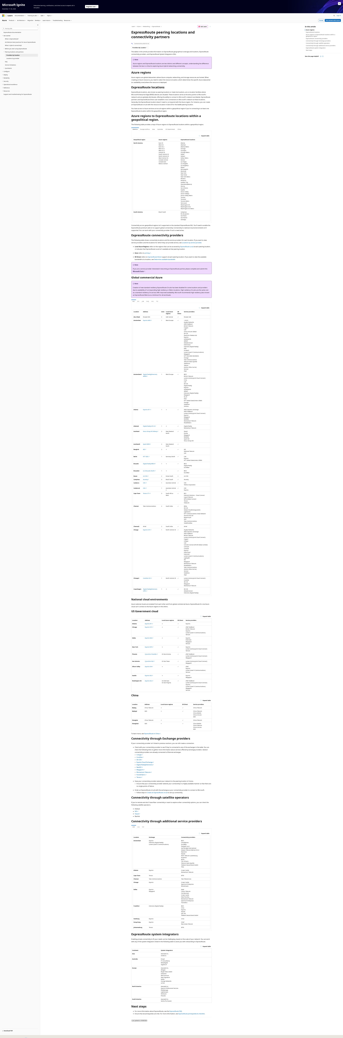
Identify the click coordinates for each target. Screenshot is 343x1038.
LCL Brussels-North (148, 471)
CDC (144, 483)
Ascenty (145, 479)
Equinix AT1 (146, 409)
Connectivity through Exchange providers (318, 41)
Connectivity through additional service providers (320, 45)
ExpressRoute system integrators (316, 48)
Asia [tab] (153, 129)
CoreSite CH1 (147, 578)
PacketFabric (140, 775)
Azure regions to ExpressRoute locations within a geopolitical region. (320, 35)
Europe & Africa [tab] (145, 129)
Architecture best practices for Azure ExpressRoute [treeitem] (20, 42)
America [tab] (135, 129)
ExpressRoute (156, 26)
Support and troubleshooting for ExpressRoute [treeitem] (18, 94)
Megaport (139, 770)
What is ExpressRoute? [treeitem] (11, 39)
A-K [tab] (134, 827)
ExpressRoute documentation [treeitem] (12, 32)
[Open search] (334, 15)
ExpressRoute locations (313, 32)
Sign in (339, 15)
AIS (144, 449)
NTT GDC (145, 456)
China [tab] (179, 129)
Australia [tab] (160, 129)
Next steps (309, 50)
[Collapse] (37, 25)
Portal (321, 20)
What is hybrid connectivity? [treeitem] (13, 45)
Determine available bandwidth (164, 259)
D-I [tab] (138, 301)
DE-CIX (138, 760)
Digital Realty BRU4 (149, 464)
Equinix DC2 (148, 681)
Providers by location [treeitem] (13, 55)
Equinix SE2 (148, 675)
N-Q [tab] (147, 301)
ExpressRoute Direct (154, 257)
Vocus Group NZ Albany (150, 431)
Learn (133, 26)
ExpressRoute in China (151, 734)
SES (136, 811)
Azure (139, 26)
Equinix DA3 (148, 638)
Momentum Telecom (143, 772)
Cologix (138, 755)
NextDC (139, 767)
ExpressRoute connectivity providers (317, 38)
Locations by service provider (191, 243)
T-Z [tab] (157, 301)
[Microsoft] (3, 15)
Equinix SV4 (148, 666)
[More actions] (210, 26)
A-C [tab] (134, 301)
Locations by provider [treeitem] (12, 58)
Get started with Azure (333, 20)
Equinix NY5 (148, 647)
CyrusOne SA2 (149, 661)
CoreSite (139, 757)
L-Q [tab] (138, 827)
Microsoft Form (138, 271)
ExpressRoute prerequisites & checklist (191, 1014)
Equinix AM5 (147, 320)
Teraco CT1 (146, 493)
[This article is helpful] (321, 56)
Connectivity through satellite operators (318, 43)
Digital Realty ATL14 (149, 426)
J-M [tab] (143, 301)
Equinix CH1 (146, 530)
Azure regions (310, 30)
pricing (147, 253)
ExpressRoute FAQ (175, 1011)
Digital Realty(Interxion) (144, 765)
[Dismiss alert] (339, 3)
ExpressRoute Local (186, 247)
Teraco (138, 777)
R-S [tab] (153, 301)
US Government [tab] (170, 129)
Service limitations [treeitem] (10, 65)
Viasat (137, 814)
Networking (146, 26)
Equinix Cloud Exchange (144, 762)
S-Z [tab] (143, 827)
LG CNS (145, 476)
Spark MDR (146, 444)
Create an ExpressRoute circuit (157, 793)
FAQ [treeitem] (6, 62)
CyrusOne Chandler (151, 654)
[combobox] (20, 28)
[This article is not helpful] (323, 56)
